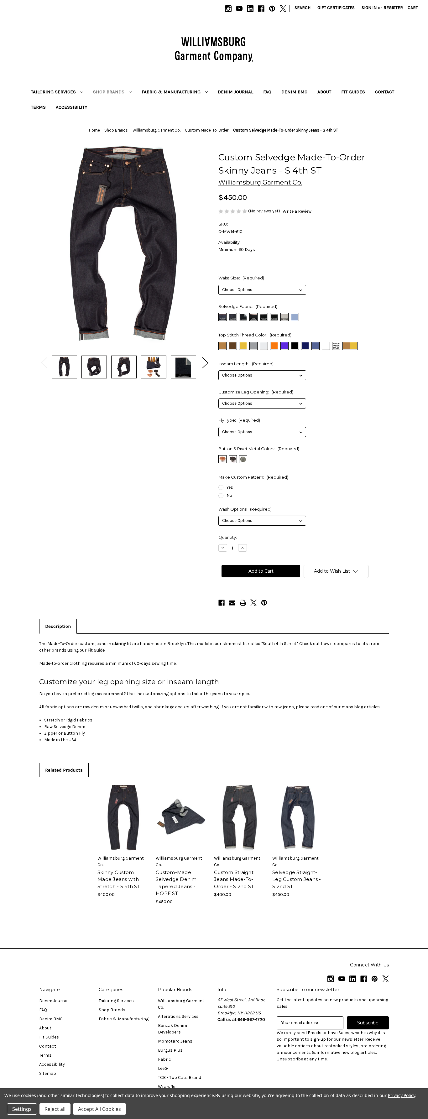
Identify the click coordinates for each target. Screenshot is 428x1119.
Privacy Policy (401, 1095)
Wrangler (167, 1086)
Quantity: (227, 537)
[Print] (243, 602)
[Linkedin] (250, 8)
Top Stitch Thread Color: (254, 334)
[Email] (232, 602)
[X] (283, 8)
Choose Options (123, 822)
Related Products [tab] (64, 770)
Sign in (369, 7)
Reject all (54, 1109)
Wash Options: (245, 509)
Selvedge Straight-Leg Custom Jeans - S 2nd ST (296, 879)
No (229, 495)
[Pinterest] (272, 8)
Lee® (163, 1068)
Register (393, 7)
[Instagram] (228, 8)
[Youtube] (239, 8)
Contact (384, 92)
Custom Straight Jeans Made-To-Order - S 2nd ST (234, 879)
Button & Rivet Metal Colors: (258, 448)
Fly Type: (239, 420)
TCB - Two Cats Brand (179, 1077)
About (324, 92)
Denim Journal (235, 92)
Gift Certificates (336, 7)
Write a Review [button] (297, 211)
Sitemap (47, 1073)
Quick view (118, 812)
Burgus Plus (170, 1050)
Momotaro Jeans (175, 1041)
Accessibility (71, 107)
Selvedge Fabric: (247, 306)
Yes (230, 487)
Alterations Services (178, 1016)
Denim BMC (294, 92)
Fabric (164, 1059)
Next (205, 362)
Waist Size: (241, 277)
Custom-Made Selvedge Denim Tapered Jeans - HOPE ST (176, 883)
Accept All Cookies (99, 1109)
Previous (44, 362)
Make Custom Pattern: (253, 477)
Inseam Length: (246, 363)
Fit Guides (353, 92)
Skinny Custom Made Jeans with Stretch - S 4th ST (118, 879)
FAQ (267, 92)
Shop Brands (109, 92)
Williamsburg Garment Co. (181, 1004)
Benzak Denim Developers (172, 1029)
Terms (38, 107)
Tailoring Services (54, 92)
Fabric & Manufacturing (172, 92)
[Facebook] (261, 8)
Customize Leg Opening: (255, 391)
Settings (22, 1109)
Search (303, 7)
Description (58, 626)
